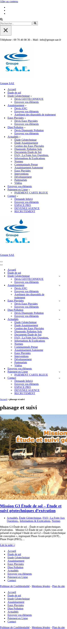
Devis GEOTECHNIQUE (28, 98)
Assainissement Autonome (28, 167)
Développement (23, 176)
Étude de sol (14, 92)
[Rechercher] (1, 19)
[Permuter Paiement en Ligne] (59, 371)
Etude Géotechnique (19, 557)
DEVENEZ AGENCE (27, 208)
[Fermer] (5, 30)
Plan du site (58, 586)
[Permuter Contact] (59, 378)
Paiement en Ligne (18, 577)
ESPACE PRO (22, 205)
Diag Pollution (15, 567)
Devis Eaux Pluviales (26, 120)
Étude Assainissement (26, 142)
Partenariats (20, 179)
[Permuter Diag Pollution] (59, 310)
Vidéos (18, 183)
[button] (31, 95)
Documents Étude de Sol (27, 152)
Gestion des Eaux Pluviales (29, 146)
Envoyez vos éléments (26, 102)
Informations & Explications (29, 158)
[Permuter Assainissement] (59, 285)
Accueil (12, 89)
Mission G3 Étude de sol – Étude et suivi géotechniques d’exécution (31, 508)
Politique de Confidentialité (15, 586)
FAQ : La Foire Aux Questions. (31, 155)
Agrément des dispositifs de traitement (35, 114)
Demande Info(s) (23, 199)
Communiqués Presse (26, 164)
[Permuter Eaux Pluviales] (59, 300)
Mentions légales (41, 586)
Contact (12, 580)
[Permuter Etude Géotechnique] (59, 276)
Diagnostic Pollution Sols (28, 149)
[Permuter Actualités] (59, 319)
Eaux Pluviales (22, 170)
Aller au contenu (9, 1)
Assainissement (16, 560)
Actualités (12, 517)
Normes (18, 161)
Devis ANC (20, 108)
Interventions (21, 173)
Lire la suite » (7, 545)
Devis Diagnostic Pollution (29, 130)
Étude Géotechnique (25, 139)
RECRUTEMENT (24, 211)
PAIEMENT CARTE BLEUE (31, 192)
